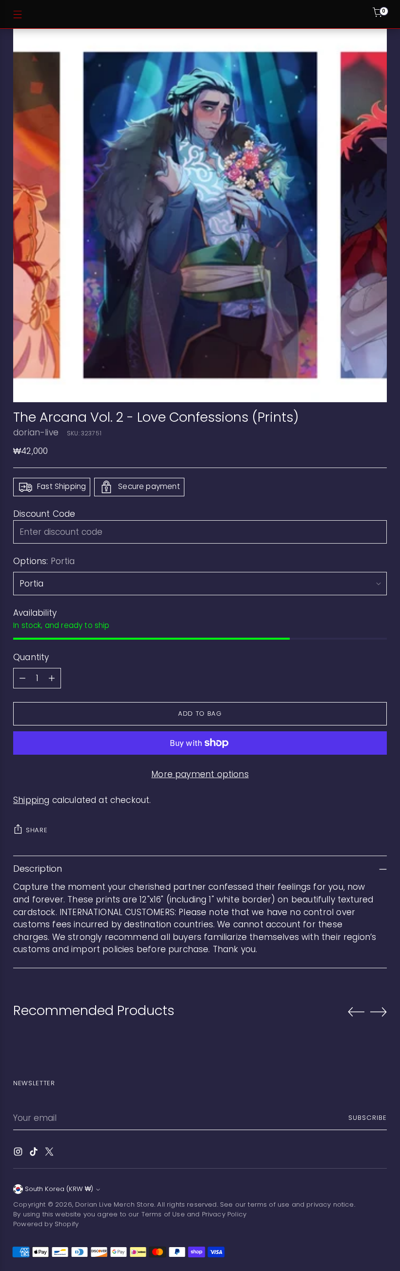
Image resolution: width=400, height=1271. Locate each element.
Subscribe (367, 1117)
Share (36, 830)
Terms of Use (163, 1214)
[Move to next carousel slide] (378, 1011)
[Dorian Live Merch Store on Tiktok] (34, 1153)
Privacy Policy (224, 1214)
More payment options (199, 774)
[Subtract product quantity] (22, 678)
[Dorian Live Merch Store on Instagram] (19, 1153)
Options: (44, 561)
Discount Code (44, 514)
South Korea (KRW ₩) (59, 1188)
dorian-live (36, 432)
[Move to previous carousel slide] (356, 1012)
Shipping (31, 800)
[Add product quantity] (51, 678)
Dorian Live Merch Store (114, 1204)
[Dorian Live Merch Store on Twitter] (50, 1153)
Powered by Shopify (46, 1224)
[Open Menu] (17, 14)
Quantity (31, 657)
